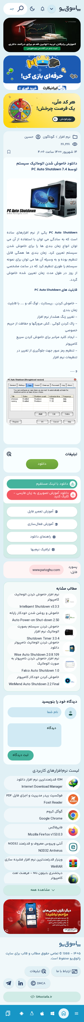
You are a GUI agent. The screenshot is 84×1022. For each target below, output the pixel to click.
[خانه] (63, 1013)
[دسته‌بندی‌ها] (51, 9)
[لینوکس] (32, 1013)
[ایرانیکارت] (42, 73)
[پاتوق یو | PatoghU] (70, 8)
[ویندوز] (52, 1013)
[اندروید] (21, 1013)
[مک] (42, 1013)
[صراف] (42, 110)
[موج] (42, 35)
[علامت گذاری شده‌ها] (8, 1013)
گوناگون (48, 137)
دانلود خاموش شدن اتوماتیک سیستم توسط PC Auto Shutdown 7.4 (46, 166)
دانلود (42, 464)
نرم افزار (64, 137)
